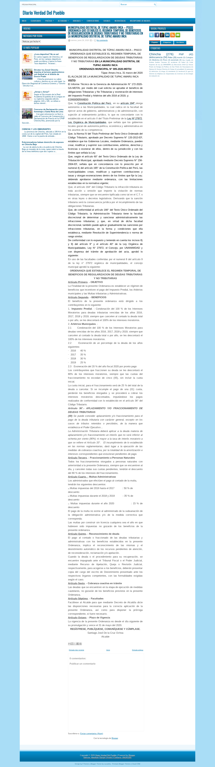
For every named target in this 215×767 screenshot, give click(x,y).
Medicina (155, 60)
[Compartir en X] (74, 643)
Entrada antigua (137, 650)
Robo (170, 57)
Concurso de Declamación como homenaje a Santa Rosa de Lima (48, 110)
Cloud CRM (136, 764)
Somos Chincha (162, 69)
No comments (102, 40)
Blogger (115, 738)
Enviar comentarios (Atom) (91, 733)
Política (49, 20)
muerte (180, 57)
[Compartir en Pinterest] (80, 643)
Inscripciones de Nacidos (140, 20)
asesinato (175, 60)
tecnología (189, 74)
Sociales (106, 20)
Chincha (155, 54)
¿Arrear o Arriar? (41, 92)
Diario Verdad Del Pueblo (43, 12)
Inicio (24, 20)
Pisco (165, 60)
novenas (180, 74)
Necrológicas (120, 20)
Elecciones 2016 (180, 64)
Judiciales (78, 20)
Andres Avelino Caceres (158, 62)
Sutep (172, 69)
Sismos (151, 69)
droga (163, 71)
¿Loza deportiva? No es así (46, 54)
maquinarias (170, 74)
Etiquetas (167, 42)
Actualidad (63, 20)
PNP (181, 54)
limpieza (160, 74)
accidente (174, 62)
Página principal (29, 4)
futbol (183, 62)
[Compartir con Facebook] (77, 643)
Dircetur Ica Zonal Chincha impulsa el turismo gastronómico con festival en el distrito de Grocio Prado (49, 73)
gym (189, 71)
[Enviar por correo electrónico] (69, 643)
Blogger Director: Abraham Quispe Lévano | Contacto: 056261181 (109, 756)
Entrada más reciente (76, 650)
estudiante (172, 71)
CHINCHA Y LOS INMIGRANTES (36, 129)
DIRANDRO (167, 64)
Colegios (189, 57)
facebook (182, 71)
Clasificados (36, 20)
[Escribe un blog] (72, 643)
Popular (155, 42)
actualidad (180, 69)
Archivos (180, 42)
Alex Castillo (186, 60)
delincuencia (155, 57)
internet (151, 74)
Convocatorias (93, 20)
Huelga (158, 67)
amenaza (190, 69)
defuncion (155, 71)
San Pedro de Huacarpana (181, 67)
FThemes (85, 764)
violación (154, 76)
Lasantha (107, 764)
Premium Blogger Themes (121, 764)
